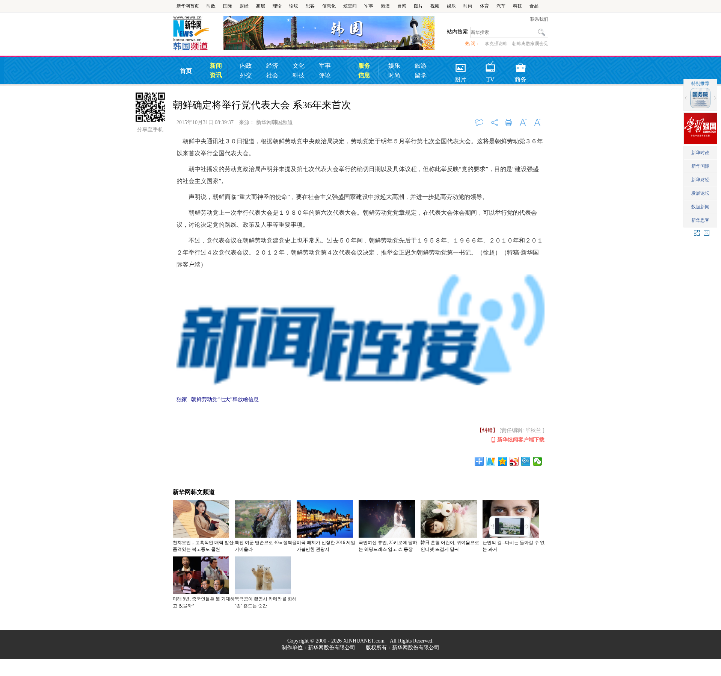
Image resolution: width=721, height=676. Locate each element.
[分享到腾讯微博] (526, 461)
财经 (244, 6)
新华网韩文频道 (194, 492)
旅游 (421, 65)
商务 (520, 65)
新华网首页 (187, 6)
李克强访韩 (496, 43)
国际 (227, 6)
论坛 (293, 6)
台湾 (401, 6)
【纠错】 (487, 430)
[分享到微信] (537, 461)
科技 (517, 6)
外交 (246, 75)
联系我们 (539, 19)
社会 (272, 75)
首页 (186, 71)
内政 (246, 65)
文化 (299, 65)
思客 (310, 6)
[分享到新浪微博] (514, 461)
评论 (325, 75)
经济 (272, 65)
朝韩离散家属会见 (530, 43)
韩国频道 (198, 33)
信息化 (329, 6)
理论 (277, 6)
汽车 (500, 6)
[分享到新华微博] (491, 461)
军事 (368, 6)
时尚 (467, 6)
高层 (260, 6)
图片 (418, 6)
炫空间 (350, 6)
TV (490, 65)
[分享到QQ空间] (502, 461)
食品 (533, 6)
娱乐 (451, 6)
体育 (484, 6)
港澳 (385, 6)
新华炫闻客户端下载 (521, 440)
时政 (211, 6)
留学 (421, 75)
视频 (434, 6)
